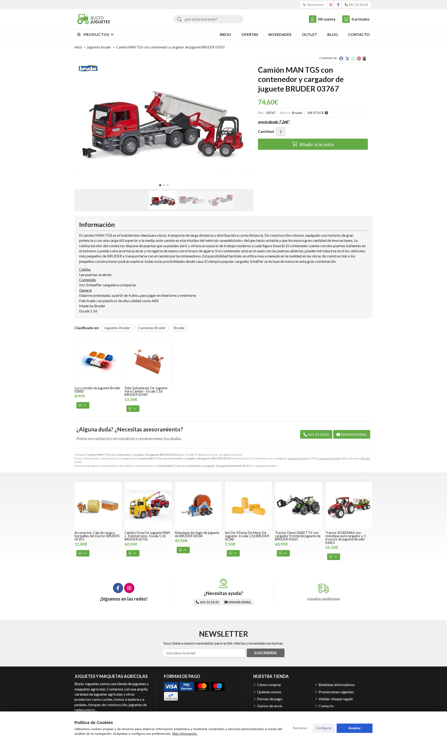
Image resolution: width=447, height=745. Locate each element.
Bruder (365, 458)
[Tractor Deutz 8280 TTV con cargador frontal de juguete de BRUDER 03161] (298, 505)
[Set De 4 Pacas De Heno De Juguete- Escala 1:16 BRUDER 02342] (248, 505)
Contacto (326, 706)
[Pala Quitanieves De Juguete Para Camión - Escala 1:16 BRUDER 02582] (148, 360)
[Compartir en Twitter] (347, 58)
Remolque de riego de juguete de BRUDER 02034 (197, 534)
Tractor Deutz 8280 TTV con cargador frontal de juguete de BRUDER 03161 (298, 536)
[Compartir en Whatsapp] (353, 58)
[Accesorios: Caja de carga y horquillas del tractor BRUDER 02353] (98, 505)
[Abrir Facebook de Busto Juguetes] (338, 5)
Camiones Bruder (329, 458)
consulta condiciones (323, 599)
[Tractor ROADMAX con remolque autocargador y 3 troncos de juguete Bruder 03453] (348, 505)
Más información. (185, 733)
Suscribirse (265, 652)
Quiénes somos (269, 692)
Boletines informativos (336, 684)
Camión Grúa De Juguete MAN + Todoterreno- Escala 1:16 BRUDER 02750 (147, 536)
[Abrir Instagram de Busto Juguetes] (330, 5)
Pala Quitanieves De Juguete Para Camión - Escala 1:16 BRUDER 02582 (146, 391)
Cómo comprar (269, 684)
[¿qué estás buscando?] (208, 19)
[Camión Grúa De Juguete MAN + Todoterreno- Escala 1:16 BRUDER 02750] (148, 505)
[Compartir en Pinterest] (359, 58)
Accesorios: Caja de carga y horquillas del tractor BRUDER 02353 (96, 536)
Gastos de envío (269, 706)
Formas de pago (269, 699)
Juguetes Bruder (298, 458)
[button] (160, 185)
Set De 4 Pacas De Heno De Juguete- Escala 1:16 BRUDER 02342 (247, 536)
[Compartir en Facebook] (341, 58)
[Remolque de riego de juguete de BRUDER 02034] (198, 505)
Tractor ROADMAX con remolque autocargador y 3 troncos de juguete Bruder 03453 (345, 538)
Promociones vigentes (336, 692)
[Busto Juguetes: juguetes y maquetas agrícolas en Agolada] (93, 19)
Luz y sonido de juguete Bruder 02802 (97, 389)
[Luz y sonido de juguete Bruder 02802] (98, 360)
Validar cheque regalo (335, 699)
